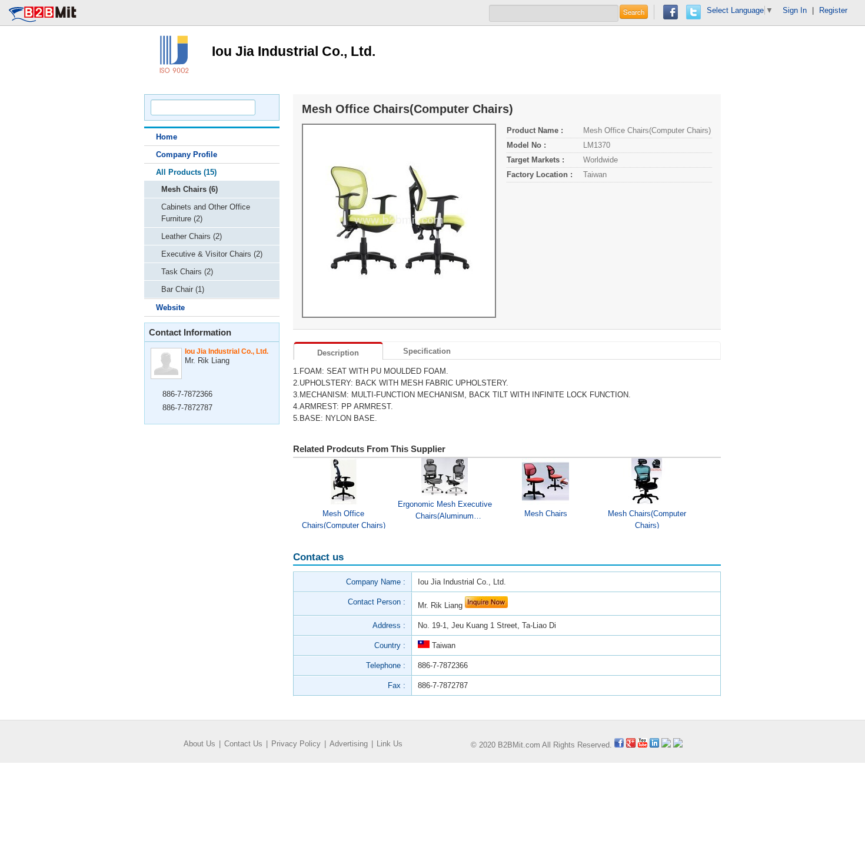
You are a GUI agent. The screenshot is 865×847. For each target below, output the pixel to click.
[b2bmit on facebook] (619, 744)
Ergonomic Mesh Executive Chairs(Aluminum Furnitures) (445, 509)
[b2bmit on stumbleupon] (678, 744)
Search (633, 11)
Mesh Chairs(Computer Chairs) (647, 519)
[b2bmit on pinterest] (666, 744)
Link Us (389, 743)
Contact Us (243, 743)
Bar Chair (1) (182, 289)
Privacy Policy (296, 743)
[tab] (338, 351)
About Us (199, 743)
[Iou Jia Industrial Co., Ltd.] (173, 53)
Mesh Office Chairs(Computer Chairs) (343, 519)
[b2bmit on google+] (631, 744)
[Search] (265, 107)
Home (166, 136)
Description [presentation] (338, 352)
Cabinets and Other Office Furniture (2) (205, 212)
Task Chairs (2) (187, 271)
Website (170, 307)
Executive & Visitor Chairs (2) (211, 254)
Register (833, 10)
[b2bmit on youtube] (642, 744)
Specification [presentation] (427, 351)
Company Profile (186, 154)
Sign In (795, 10)
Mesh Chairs (545, 513)
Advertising (349, 743)
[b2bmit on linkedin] (654, 744)
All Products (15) (186, 172)
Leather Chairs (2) (191, 236)
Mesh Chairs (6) (189, 189)
